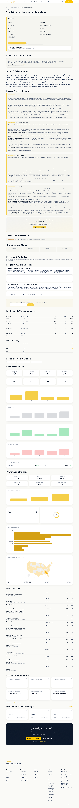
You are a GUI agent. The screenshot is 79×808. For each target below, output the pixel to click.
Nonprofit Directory (51, 785)
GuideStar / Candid (10, 361)
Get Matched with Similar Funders (17, 43)
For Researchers (23, 771)
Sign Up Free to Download (39, 227)
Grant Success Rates (51, 795)
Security (7, 779)
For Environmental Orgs (24, 776)
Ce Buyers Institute (9, 648)
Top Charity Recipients (65, 779)
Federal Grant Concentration (66, 787)
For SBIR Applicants (23, 777)
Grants (31, 1)
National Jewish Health (10, 645)
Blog (48, 779)
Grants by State (50, 786)
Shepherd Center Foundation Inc (12, 597)
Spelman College (9, 625)
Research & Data (64, 771)
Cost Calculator (50, 776)
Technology (8, 774)
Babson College (9, 601)
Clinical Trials (50, 797)
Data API (7, 777)
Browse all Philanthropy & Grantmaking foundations (16, 702)
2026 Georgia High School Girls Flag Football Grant (18, 59)
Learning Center (50, 780)
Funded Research (51, 792)
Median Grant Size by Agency (66, 788)
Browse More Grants (47, 738)
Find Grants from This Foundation (35, 43)
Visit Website (10, 39)
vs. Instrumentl (36, 773)
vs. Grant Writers (37, 776)
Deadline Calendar (51, 774)
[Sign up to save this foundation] (26, 678)
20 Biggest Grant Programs (66, 785)
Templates (49, 782)
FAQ (7, 782)
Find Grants (50, 771)
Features (7, 773)
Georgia (16, 7)
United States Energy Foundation (12, 608)
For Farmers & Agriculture (24, 779)
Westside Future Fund (10, 642)
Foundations (36, 1)
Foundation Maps (51, 789)
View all (70, 706)
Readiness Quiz (50, 773)
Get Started (69, 1)
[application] (39, 396)
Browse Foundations (51, 783)
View (72, 348)
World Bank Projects (51, 798)
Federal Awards (50, 791)
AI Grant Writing (9, 771)
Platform (25, 1)
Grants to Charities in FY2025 (66, 774)
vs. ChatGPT (36, 774)
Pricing (52, 1)
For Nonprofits (22, 773)
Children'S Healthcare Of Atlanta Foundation (14, 594)
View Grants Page (18, 39)
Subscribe (30, 304)
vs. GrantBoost (36, 779)
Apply (69, 59)
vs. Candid (36, 771)
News (49, 777)
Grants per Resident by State (66, 773)
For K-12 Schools (23, 774)
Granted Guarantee (42, 741)
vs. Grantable (36, 777)
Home (7, 7)
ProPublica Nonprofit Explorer (23, 361)
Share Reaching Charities (65, 776)
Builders (48, 1)
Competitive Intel (51, 788)
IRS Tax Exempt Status (36, 361)
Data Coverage (9, 776)
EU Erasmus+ (50, 800)
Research (43, 1)
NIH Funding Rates (51, 794)
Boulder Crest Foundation (11, 604)
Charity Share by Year (65, 777)
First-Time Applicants (24, 780)
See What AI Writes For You (33, 738)
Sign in (63, 1)
